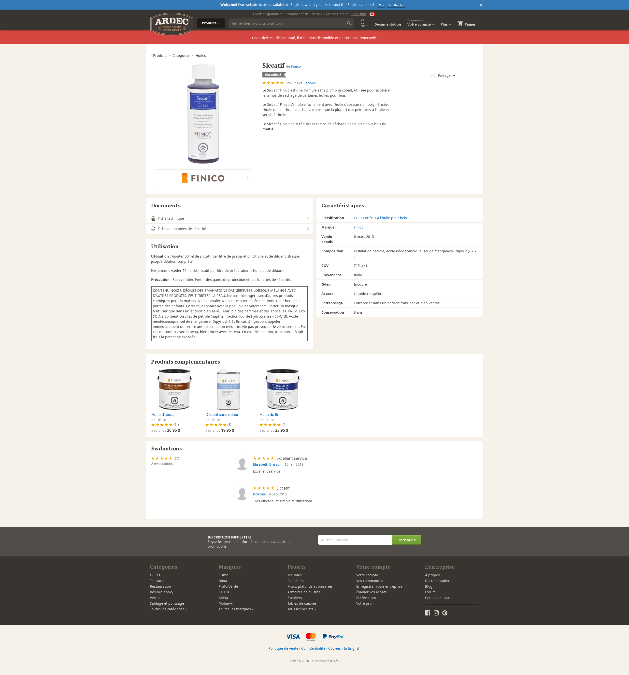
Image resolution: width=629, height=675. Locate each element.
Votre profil (365, 603)
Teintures (157, 580)
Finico (296, 66)
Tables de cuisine (301, 603)
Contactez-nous (438, 597)
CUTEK (224, 592)
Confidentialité (313, 648)
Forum (430, 592)
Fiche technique (170, 218)
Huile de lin (269, 414)
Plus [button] (445, 24)
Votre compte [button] (419, 22)
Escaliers (294, 597)
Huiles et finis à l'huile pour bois (380, 217)
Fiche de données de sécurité (181, 228)
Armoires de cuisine (303, 592)
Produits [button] (209, 23)
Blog (428, 586)
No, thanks (395, 5)
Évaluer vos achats (371, 592)
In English (352, 648)
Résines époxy (161, 592)
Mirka (223, 597)
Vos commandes (369, 580)
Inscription (406, 539)
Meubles (294, 575)
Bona (223, 580)
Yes (381, 5)
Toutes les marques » (236, 609)
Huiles (155, 575)
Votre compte (367, 575)
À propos (432, 575)
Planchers (295, 580)
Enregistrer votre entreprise (379, 586)
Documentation (387, 24)
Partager (445, 75)
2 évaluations (305, 83)
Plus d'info (358, 14)
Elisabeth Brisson (267, 464)
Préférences (366, 597)
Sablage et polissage (167, 603)
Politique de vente (283, 648)
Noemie (259, 494)
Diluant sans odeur (221, 414)
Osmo (223, 575)
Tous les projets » (301, 609)
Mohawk (225, 603)
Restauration (160, 586)
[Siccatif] (203, 113)
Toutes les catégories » (168, 609)
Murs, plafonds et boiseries (310, 586)
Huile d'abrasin (164, 414)
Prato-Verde (228, 586)
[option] (173, 401)
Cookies (334, 648)
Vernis (155, 597)
